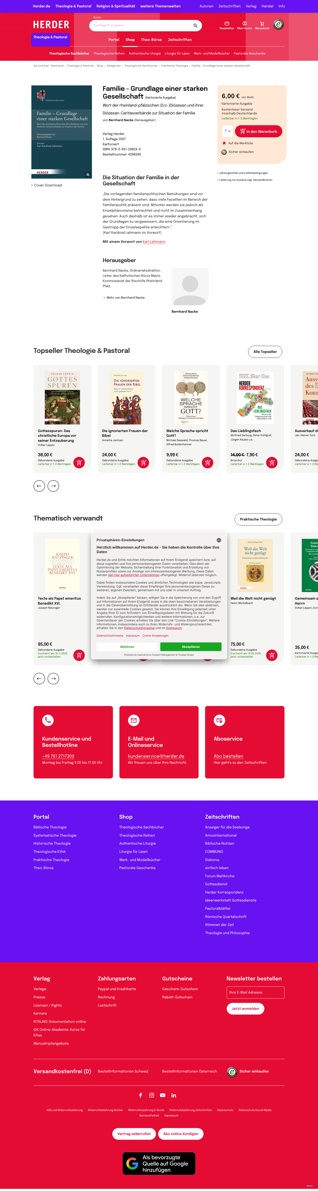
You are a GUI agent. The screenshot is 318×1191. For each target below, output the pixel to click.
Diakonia (212, 860)
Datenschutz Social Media (255, 1110)
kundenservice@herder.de (156, 756)
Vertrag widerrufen (134, 1134)
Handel (267, 6)
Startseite (57, 66)
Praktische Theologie (174, 66)
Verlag (251, 6)
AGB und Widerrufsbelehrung (65, 1110)
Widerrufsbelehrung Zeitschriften (191, 1110)
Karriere (40, 1013)
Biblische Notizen (219, 843)
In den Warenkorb (262, 132)
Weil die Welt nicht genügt (253, 598)
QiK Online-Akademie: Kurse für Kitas (59, 1032)
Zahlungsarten (117, 979)
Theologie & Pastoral (73, 6)
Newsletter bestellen (254, 979)
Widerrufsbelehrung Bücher (105, 1110)
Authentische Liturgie (145, 53)
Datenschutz (225, 1110)
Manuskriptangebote (51, 1043)
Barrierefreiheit (149, 1115)
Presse (39, 997)
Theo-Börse (151, 40)
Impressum (171, 1115)
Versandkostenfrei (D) (62, 1071)
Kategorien (114, 66)
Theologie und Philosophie (227, 933)
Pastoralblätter (218, 909)
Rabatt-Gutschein (177, 997)
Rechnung (106, 997)
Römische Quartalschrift (225, 917)
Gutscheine (177, 979)
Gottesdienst (216, 884)
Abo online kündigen (180, 1134)
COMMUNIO (214, 852)
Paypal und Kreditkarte (117, 989)
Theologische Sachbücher (69, 53)
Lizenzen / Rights (48, 1005)
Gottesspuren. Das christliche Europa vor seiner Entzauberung (57, 436)
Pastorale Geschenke (250, 53)
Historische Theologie (52, 843)
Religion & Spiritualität (115, 6)
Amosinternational (220, 835)
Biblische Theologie (50, 827)
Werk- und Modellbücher (212, 53)
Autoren (206, 6)
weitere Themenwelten (160, 6)
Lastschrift (107, 1005)
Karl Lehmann (154, 242)
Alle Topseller (265, 352)
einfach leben (216, 868)
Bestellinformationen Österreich (189, 1071)
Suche (97, 18)
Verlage (40, 989)
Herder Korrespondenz (224, 892)
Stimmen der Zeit (219, 925)
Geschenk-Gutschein (180, 989)
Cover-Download (48, 185)
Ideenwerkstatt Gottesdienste (230, 900)
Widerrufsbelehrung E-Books (146, 1110)
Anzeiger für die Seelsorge (227, 827)
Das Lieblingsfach (246, 431)
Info (282, 6)
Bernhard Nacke (121, 120)
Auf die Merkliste (240, 143)
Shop (130, 40)
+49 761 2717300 (58, 756)
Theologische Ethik (50, 852)
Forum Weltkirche (219, 876)
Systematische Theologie (55, 835)
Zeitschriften (229, 6)
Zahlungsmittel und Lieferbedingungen (243, 173)
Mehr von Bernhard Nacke (126, 297)
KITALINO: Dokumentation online (60, 1022)
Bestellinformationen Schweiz (123, 1071)
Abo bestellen (228, 756)
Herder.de (41, 6)
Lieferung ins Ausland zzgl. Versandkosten (245, 180)
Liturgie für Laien (177, 53)
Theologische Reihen (109, 53)
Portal (114, 40)
